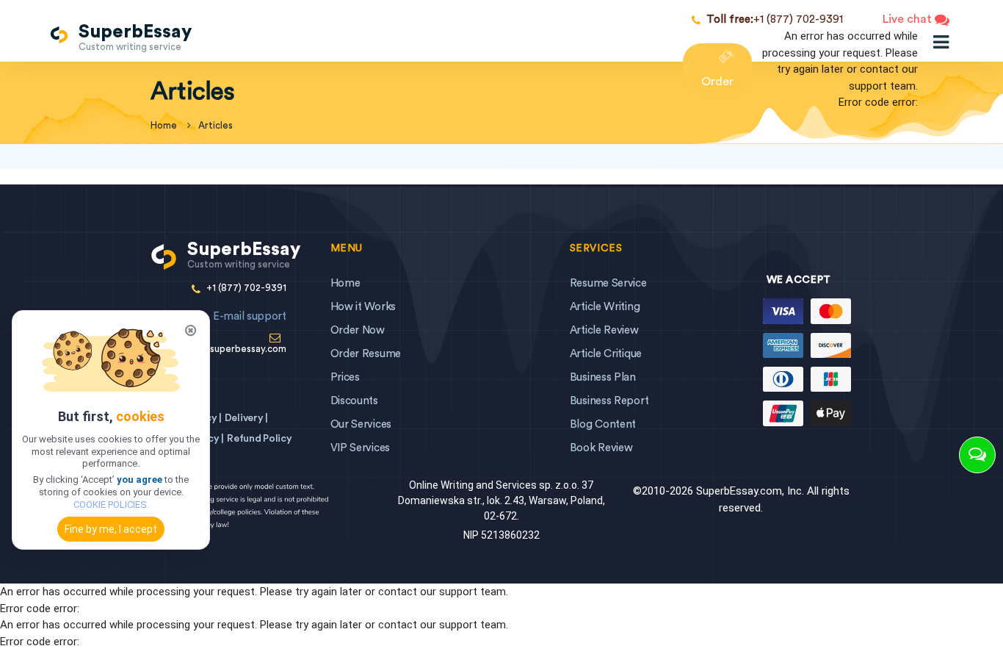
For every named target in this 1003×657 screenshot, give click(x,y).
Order (717, 81)
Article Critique (606, 353)
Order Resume (365, 353)
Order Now (357, 330)
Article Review (604, 330)
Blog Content (603, 424)
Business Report (609, 400)
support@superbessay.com (226, 332)
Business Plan (603, 377)
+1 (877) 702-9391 (774, 19)
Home (345, 283)
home (164, 125)
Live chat (909, 19)
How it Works (363, 306)
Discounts (354, 400)
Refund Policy (259, 439)
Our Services (360, 424)
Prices (345, 377)
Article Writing (605, 306)
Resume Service (608, 283)
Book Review (601, 447)
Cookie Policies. (111, 504)
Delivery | (246, 418)
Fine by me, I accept (111, 529)
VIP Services (360, 447)
